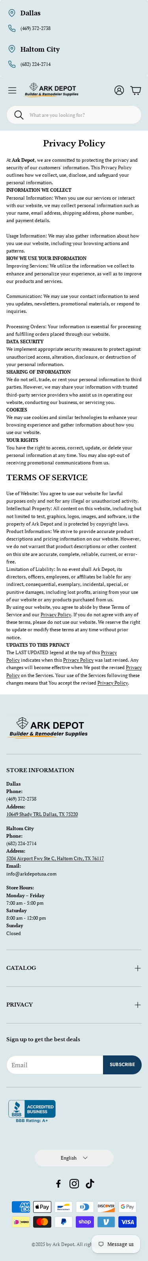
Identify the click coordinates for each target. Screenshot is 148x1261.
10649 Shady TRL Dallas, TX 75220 (42, 814)
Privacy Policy (56, 614)
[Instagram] (74, 1183)
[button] (74, 115)
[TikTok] (90, 1183)
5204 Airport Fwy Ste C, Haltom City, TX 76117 (55, 858)
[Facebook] (58, 1183)
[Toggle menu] (12, 90)
